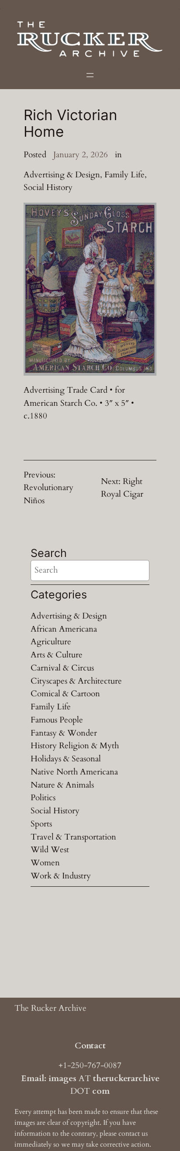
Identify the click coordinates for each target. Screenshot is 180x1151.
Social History (48, 187)
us (145, 1133)
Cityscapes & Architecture (76, 681)
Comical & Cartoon (65, 693)
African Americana (64, 629)
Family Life (124, 174)
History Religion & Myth (75, 745)
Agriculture (51, 641)
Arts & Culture (57, 654)
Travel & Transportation (73, 837)
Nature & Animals (62, 785)
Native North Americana (74, 772)
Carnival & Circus (62, 668)
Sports (41, 824)
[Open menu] (90, 75)
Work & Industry (61, 875)
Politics (43, 797)
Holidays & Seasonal (66, 758)
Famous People (57, 720)
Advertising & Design (62, 174)
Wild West (50, 849)
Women (45, 862)
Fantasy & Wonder (64, 733)
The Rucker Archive (50, 1008)
